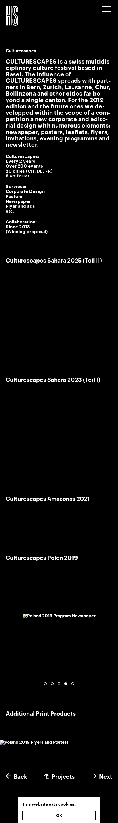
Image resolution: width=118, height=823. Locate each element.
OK (59, 815)
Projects (63, 776)
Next (105, 776)
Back (20, 776)
